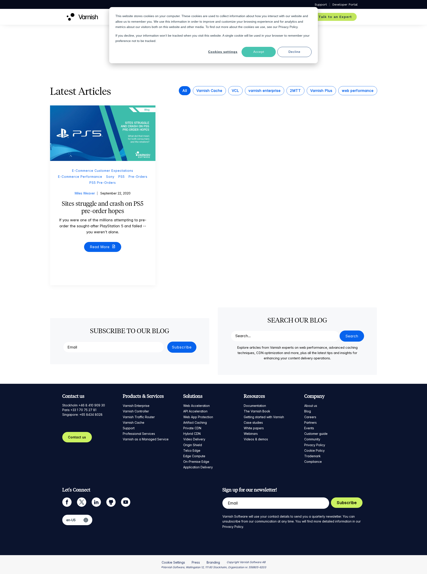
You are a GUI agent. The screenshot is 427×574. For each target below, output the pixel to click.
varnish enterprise (264, 90)
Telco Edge (191, 450)
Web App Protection (198, 417)
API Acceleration (195, 411)
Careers (310, 417)
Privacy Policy (314, 445)
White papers (254, 428)
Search (351, 336)
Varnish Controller (136, 411)
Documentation (255, 406)
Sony (110, 176)
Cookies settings (223, 51)
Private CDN (192, 428)
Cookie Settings (173, 562)
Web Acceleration (196, 406)
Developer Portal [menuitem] (345, 4)
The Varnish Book (257, 411)
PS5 (121, 176)
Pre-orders (138, 176)
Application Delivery (198, 467)
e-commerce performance (80, 176)
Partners (310, 422)
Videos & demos (256, 439)
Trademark (312, 456)
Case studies (253, 422)
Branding (213, 562)
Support (129, 428)
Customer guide (316, 433)
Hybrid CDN (192, 433)
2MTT (295, 90)
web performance (358, 90)
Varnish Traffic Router (139, 417)
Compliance (313, 461)
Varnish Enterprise (136, 406)
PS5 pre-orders (102, 182)
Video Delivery (194, 439)
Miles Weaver (85, 193)
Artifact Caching (195, 422)
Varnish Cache (209, 90)
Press (196, 562)
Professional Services (139, 433)
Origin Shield (192, 445)
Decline (294, 51)
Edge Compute (194, 456)
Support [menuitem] (321, 4)
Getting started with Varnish (264, 417)
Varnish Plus (321, 90)
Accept (258, 51)
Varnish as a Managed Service (146, 439)
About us (310, 406)
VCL (235, 90)
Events (309, 428)
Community (312, 439)
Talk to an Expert (335, 17)
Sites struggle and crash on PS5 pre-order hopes (102, 207)
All (184, 90)
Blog (307, 411)
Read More (100, 247)
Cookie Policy (314, 450)
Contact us (77, 437)
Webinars (251, 433)
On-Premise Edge (196, 461)
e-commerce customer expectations (102, 170)
